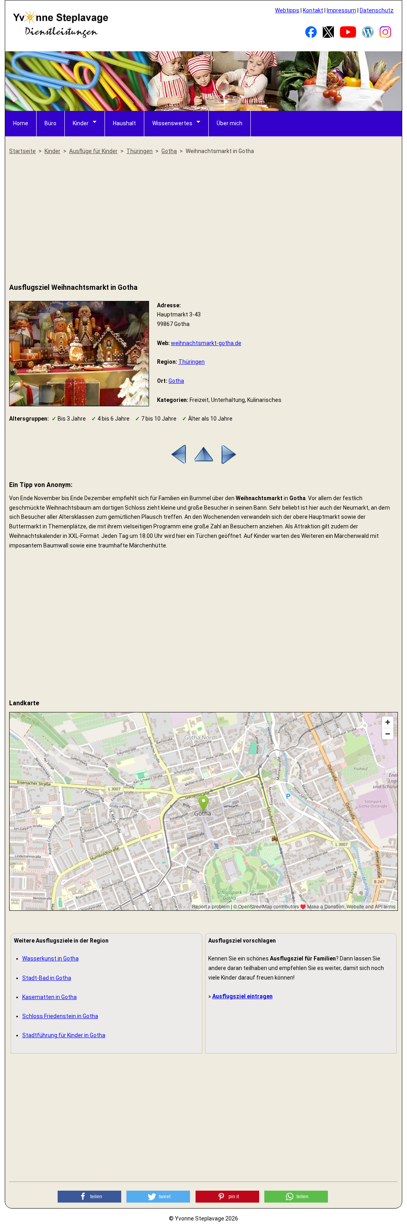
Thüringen (191, 362)
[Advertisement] (203, 219)
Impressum (341, 10)
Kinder (81, 123)
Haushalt (124, 123)
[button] (89, 1197)
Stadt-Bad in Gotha (46, 978)
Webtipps (287, 10)
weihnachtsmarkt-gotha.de (206, 343)
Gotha (176, 381)
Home (20, 123)
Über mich (229, 123)
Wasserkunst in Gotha (50, 958)
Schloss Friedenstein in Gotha (60, 1016)
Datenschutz (376, 10)
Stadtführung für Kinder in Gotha (63, 1035)
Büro (50, 123)
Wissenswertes (172, 123)
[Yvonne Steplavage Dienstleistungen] (60, 36)
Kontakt (313, 10)
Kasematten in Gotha (49, 997)
